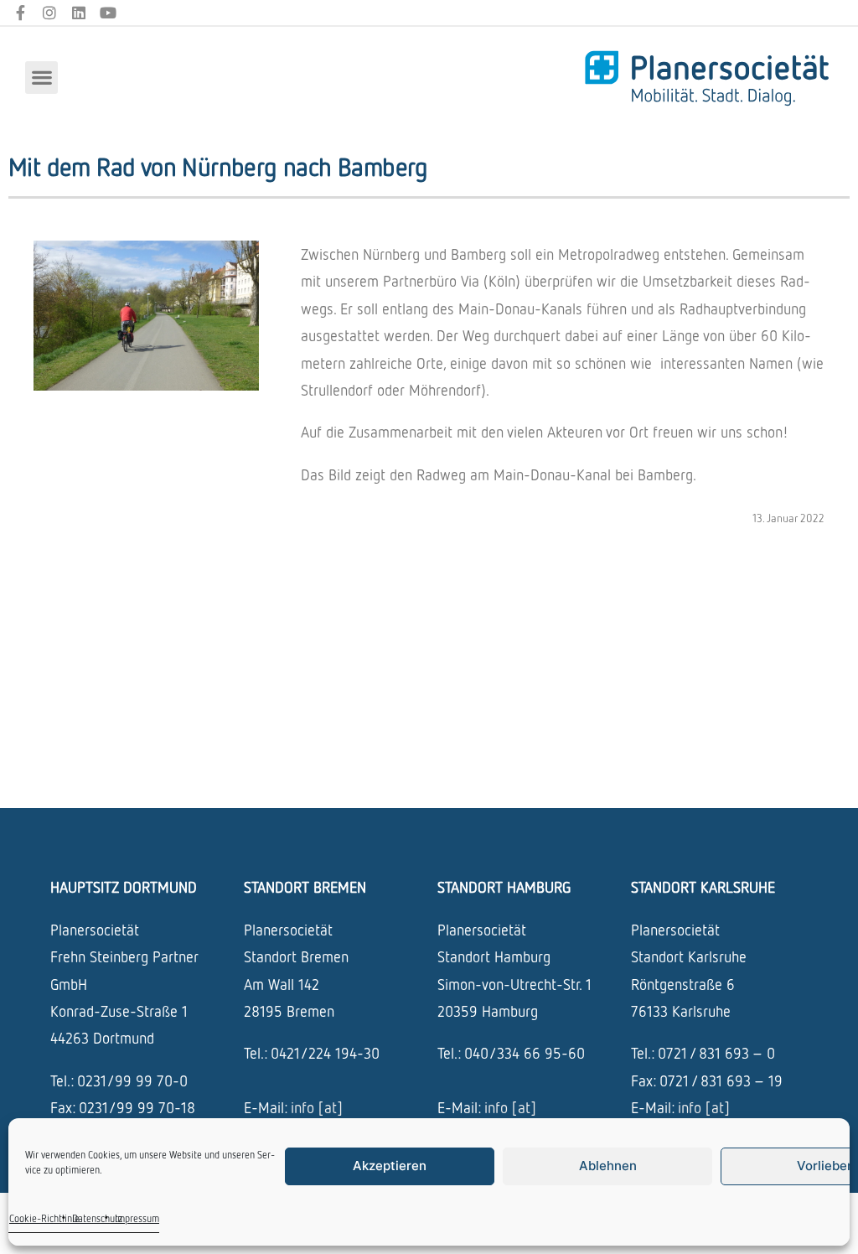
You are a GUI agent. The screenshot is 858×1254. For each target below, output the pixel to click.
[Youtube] (108, 13)
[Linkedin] (79, 13)
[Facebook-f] (20, 13)
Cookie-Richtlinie (44, 1218)
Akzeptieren (389, 1166)
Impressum (137, 1218)
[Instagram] (50, 13)
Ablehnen (608, 1166)
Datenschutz (97, 1218)
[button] (41, 77)
